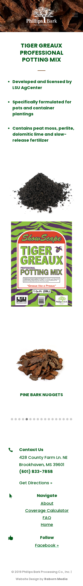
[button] (12, 419)
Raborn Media (56, 579)
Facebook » (47, 545)
